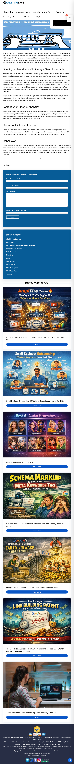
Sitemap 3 (39, 755)
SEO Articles (10, 261)
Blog (9, 17)
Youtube (9, 274)
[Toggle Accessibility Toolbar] (70, 760)
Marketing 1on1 (17, 742)
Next (41, 159)
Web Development (12, 268)
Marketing (9, 255)
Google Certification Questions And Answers (20, 245)
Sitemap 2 (35, 755)
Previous (34, 159)
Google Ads (10, 242)
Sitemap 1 (30, 755)
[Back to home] (13, 2)
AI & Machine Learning (13, 239)
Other (8, 258)
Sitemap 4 (44, 755)
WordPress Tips (11, 271)
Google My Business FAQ (14, 249)
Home (5, 17)
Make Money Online (12, 252)
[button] (70, 2)
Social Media (10, 264)
